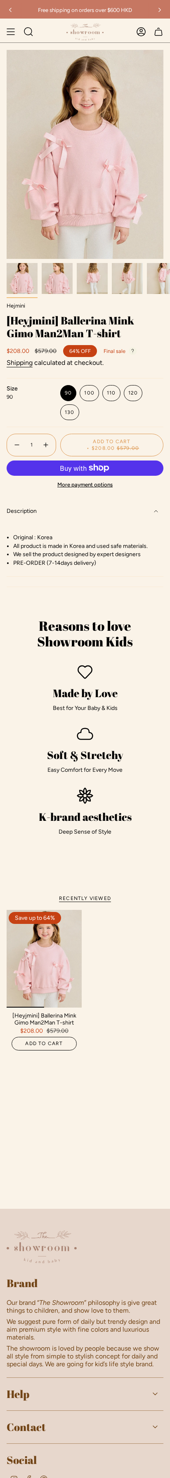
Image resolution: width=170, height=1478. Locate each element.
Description (22, 511)
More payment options (85, 484)
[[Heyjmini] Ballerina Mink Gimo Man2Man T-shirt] (44, 959)
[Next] (159, 10)
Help (18, 1393)
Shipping (20, 363)
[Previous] (10, 10)
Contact (26, 1426)
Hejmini (16, 305)
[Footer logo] (42, 1246)
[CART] (158, 31)
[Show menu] (10, 31)
